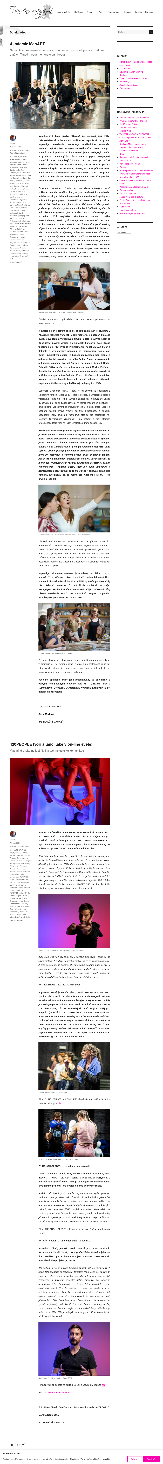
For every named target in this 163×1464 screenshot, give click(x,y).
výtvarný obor (24, 250)
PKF (16, 218)
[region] (81, 1457)
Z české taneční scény (18, 153)
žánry (19, 253)
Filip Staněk (14, 866)
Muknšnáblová (15, 210)
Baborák (13, 164)
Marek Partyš (15, 885)
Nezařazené (125, 68)
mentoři (24, 207)
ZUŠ (11, 258)
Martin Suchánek (23, 205)
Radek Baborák (15, 226)
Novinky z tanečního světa (20, 150)
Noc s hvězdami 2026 (129, 177)
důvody (27, 863)
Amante (24, 852)
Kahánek (26, 180)
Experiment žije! (126, 190)
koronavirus (20, 191)
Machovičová (15, 882)
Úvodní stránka (63, 11)
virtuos (12, 250)
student (19, 242)
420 (11, 850)
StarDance (79, 11)
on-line (21, 893)
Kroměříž (19, 194)
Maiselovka (25, 882)
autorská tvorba (23, 162)
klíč (22, 874)
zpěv (23, 256)
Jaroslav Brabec (16, 871)
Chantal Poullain (16, 860)
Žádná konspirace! (127, 193)
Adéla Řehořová (16, 159)
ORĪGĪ (27, 893)
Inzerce (138, 11)
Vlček (23, 917)
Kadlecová (27, 871)
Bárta (19, 164)
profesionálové (25, 223)
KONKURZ (24, 877)
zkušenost (17, 256)
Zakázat (134, 1459)
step (22, 906)
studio (27, 906)
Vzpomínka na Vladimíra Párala (133, 186)
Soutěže (128, 11)
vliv (17, 250)
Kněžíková (19, 189)
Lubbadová (14, 199)
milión (21, 887)
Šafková (25, 898)
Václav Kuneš (15, 917)
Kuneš (12, 879)
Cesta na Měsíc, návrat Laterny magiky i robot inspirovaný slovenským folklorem (133, 147)
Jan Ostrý (18, 180)
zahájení (13, 253)
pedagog (21, 215)
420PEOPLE (18, 850)
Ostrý (21, 213)
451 (25, 850)
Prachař (12, 898)
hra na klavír (26, 175)
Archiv (102, 11)
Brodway (13, 858)
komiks (12, 191)
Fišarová (13, 172)
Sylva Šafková (15, 909)
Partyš (12, 895)
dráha (18, 170)
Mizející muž (125, 130)
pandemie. (13, 215)
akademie (13, 162)
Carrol (19, 858)
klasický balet (15, 874)
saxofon (13, 231)
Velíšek (22, 248)
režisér (18, 898)
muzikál (27, 887)
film (22, 170)
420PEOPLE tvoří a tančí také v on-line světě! (51, 744)
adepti (25, 159)
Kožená (12, 194)
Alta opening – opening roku (132, 213)
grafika (12, 175)
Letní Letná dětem (127, 209)
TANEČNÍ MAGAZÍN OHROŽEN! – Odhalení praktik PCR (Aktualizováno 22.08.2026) (136, 137)
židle (28, 917)
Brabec (27, 855)
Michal (12, 143)
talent (18, 245)
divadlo (12, 170)
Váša (17, 248)
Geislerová (26, 172)
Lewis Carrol (20, 879)
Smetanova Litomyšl (17, 234)
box (22, 855)
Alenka (17, 852)
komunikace (14, 877)
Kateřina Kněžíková (17, 183)
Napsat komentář (16, 262)
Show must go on (16, 901)
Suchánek (27, 242)
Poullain (25, 895)
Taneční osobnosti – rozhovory (133, 78)
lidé (27, 879)
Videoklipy (124, 81)
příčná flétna (14, 223)
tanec (24, 909)
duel (22, 863)
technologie (14, 911)
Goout (19, 869)
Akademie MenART (27, 43)
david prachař (15, 863)
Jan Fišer (23, 178)
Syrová (12, 245)
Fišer (19, 172)
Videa (89, 11)
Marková (13, 205)
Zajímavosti (124, 88)
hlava (24, 869)
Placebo (123, 167)
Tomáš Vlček (21, 914)
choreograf (27, 860)
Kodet (26, 189)
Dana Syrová (23, 167)
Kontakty (149, 11)
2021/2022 (24, 156)
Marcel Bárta (21, 202)
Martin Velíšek (15, 207)
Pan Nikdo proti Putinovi (130, 163)
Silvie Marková (22, 231)
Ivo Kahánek (14, 178)
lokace (21, 197)
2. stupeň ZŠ (14, 156)
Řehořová (20, 229)
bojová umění (15, 855)
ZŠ (27, 256)
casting (25, 858)
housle (18, 175)
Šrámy (122, 153)
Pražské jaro (25, 221)
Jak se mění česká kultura (131, 196)
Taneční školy (114, 11)
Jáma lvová (124, 206)
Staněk (17, 906)
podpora (19, 895)
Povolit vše (151, 1459)
